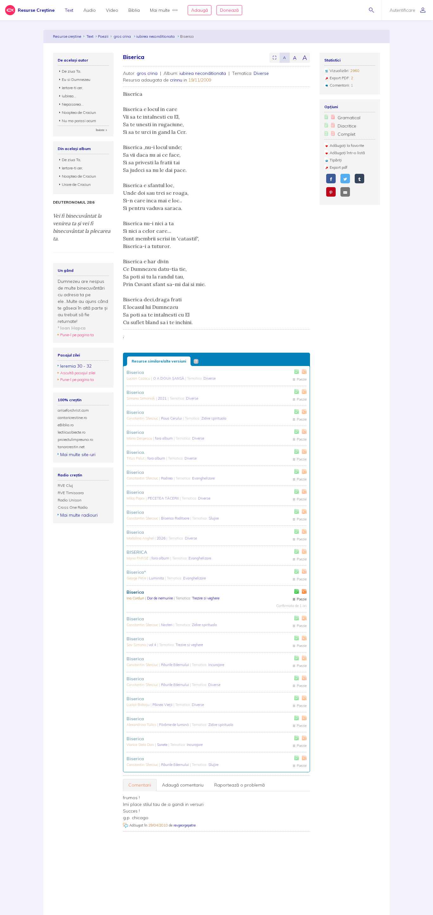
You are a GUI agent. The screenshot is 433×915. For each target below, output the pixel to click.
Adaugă (199, 10)
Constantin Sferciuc (142, 418)
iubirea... (69, 96)
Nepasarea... (73, 104)
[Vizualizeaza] (304, 371)
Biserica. (135, 452)
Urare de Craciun (76, 184)
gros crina (123, 36)
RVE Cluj (65, 485)
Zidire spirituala (213, 418)
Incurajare (216, 665)
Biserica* (136, 572)
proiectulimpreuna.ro (75, 439)
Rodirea (167, 478)
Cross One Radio (73, 507)
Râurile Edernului (175, 665)
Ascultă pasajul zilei (77, 372)
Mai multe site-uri (77, 454)
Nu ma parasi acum (79, 120)
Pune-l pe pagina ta (77, 334)
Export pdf (338, 167)
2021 (163, 398)
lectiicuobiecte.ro (72, 432)
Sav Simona (136, 645)
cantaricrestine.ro (72, 417)
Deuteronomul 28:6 (73, 202)
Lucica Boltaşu (138, 705)
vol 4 (153, 645)
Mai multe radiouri (79, 515)
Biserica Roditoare (175, 518)
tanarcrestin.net (71, 446)
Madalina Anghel (140, 538)
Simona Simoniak (141, 398)
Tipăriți (336, 160)
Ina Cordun (135, 598)
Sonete (162, 744)
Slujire (214, 518)
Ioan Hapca (73, 328)
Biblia (134, 10)
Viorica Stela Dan (140, 744)
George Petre (136, 578)
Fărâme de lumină (174, 724)
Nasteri (167, 625)
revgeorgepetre (184, 825)
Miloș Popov (136, 498)
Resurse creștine (67, 36)
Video (112, 10)
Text (69, 10)
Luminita (157, 578)
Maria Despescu (139, 438)
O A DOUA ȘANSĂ (169, 378)
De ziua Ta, (71, 71)
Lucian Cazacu (138, 378)
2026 (161, 538)
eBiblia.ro (66, 424)
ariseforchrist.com (73, 410)
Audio (89, 10)
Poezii (103, 36)
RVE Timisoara (71, 492)
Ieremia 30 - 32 (76, 366)
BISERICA (136, 552)
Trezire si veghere (205, 598)
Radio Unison (69, 500)
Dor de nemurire (160, 598)
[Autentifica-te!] (296, 371)
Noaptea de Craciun (79, 112)
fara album (164, 438)
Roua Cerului (172, 418)
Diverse (261, 73)
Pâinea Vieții (162, 705)
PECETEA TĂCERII (164, 498)
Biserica (135, 372)
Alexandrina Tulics (141, 724)
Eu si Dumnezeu (76, 79)
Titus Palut (135, 458)
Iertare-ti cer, (72, 87)
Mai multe (160, 10)
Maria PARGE (138, 558)
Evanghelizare (203, 478)
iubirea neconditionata (156, 36)
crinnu (176, 80)
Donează (229, 10)
